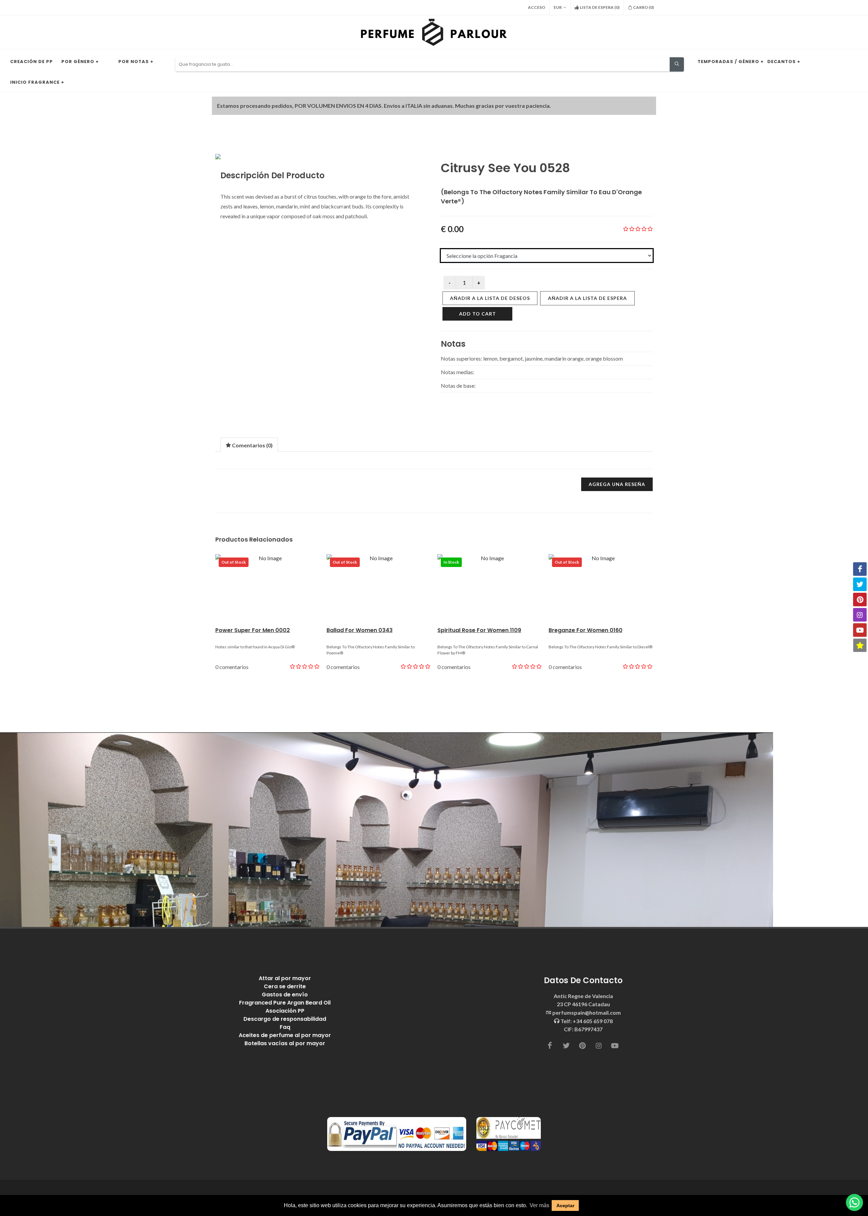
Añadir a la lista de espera (587, 298)
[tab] (249, 444)
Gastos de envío (285, 994)
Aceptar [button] (565, 1205)
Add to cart (477, 314)
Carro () (643, 7)
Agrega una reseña (617, 484)
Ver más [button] (539, 1205)
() (599, 7)
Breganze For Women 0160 (586, 630)
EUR (558, 7)
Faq (285, 1027)
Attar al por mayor (285, 978)
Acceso (536, 7)
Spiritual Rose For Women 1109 (479, 630)
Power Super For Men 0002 (252, 630)
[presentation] (249, 445)
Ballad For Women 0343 (360, 630)
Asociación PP (284, 1011)
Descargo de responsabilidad (284, 1019)
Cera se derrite (285, 986)
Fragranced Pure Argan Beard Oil (285, 1003)
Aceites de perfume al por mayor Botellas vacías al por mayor (285, 1039)
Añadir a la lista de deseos (490, 298)
